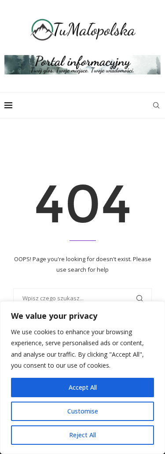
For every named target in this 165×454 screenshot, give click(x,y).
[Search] (156, 105)
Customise (82, 411)
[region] (82, 377)
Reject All (82, 435)
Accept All (83, 387)
